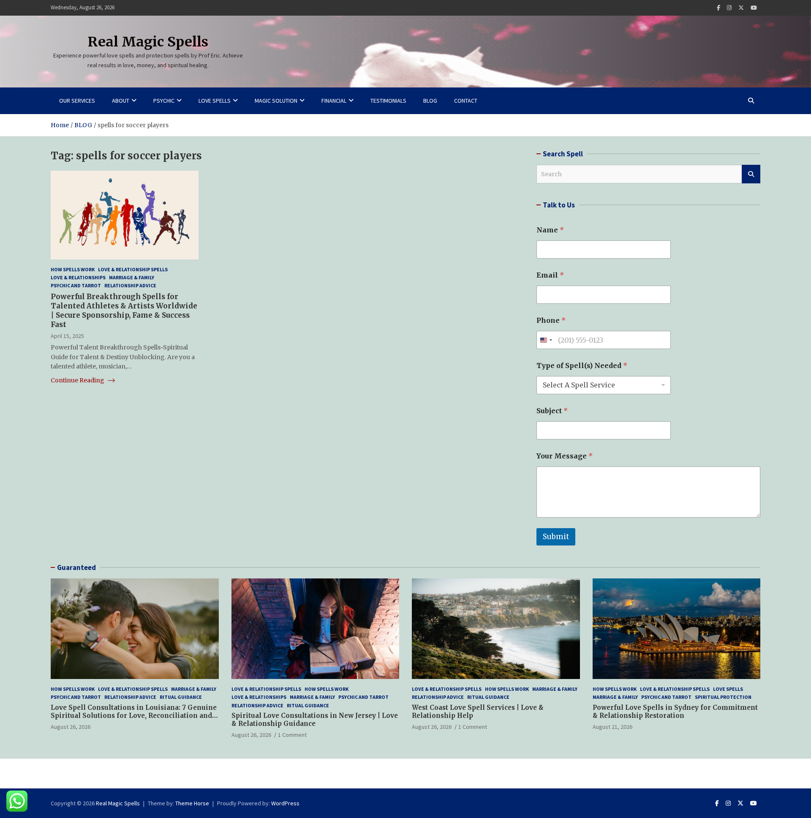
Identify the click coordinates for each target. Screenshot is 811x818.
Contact (465, 100)
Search (751, 174)
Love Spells (215, 100)
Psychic (163, 100)
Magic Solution (276, 100)
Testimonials (388, 100)
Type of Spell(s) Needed (581, 366)
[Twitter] (741, 7)
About (120, 100)
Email (550, 275)
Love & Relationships (78, 277)
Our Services (77, 100)
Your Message (564, 456)
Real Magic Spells (148, 41)
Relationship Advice (130, 285)
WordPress (285, 803)
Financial (333, 100)
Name (550, 230)
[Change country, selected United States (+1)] (545, 340)
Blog (430, 100)
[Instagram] (729, 7)
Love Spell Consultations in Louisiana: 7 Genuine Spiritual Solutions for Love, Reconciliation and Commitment (134, 715)
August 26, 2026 (70, 727)
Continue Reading (78, 380)
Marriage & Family (131, 277)
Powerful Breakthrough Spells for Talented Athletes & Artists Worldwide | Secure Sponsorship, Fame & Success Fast (124, 310)
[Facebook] (718, 7)
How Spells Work (73, 269)
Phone (551, 320)
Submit (556, 536)
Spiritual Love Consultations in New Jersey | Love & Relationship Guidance (314, 720)
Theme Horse (192, 803)
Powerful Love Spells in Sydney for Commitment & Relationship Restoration (675, 711)
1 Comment (292, 735)
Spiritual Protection (723, 697)
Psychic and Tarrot (76, 285)
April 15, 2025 (67, 336)
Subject (552, 411)
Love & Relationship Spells (133, 269)
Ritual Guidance (181, 697)
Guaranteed (76, 567)
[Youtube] (753, 7)
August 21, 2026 (612, 727)
